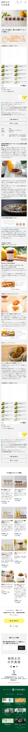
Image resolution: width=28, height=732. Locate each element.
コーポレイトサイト (9, 694)
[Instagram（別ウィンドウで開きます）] (11, 667)
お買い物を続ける (14, 119)
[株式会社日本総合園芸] (14, 689)
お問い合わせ (19, 694)
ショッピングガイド (10, 610)
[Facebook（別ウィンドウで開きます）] (17, 667)
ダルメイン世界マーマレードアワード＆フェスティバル (12, 228)
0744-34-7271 (21, 677)
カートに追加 (24, 97)
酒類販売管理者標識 (20, 612)
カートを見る (15, 123)
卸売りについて (19, 610)
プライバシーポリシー (14, 614)
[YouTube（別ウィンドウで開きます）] (14, 667)
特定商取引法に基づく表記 (8, 612)
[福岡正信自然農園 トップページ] (8, 3)
